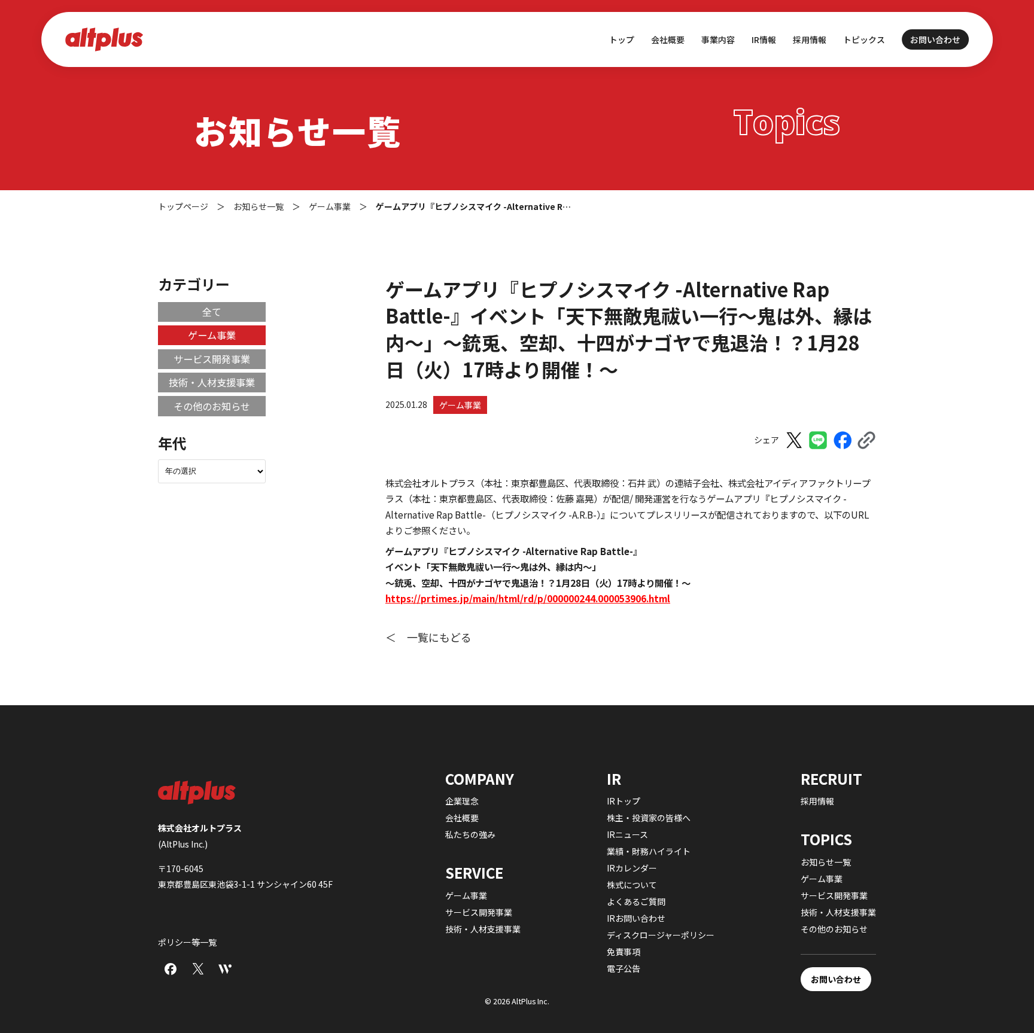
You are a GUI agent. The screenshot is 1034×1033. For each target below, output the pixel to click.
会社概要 (462, 818)
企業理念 (462, 801)
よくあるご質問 (636, 901)
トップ (621, 39)
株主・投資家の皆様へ (649, 818)
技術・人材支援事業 (212, 382)
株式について (632, 885)
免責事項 (623, 952)
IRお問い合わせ (636, 918)
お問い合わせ (935, 39)
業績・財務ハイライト (649, 851)
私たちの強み (470, 834)
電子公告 (623, 968)
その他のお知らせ (212, 406)
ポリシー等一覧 (187, 942)
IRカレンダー (632, 868)
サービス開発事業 (212, 359)
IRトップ (623, 801)
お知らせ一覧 (826, 862)
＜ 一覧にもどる (428, 637)
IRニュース (627, 834)
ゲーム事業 (460, 405)
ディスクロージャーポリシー (660, 935)
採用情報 (809, 39)
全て (211, 311)
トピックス (864, 39)
